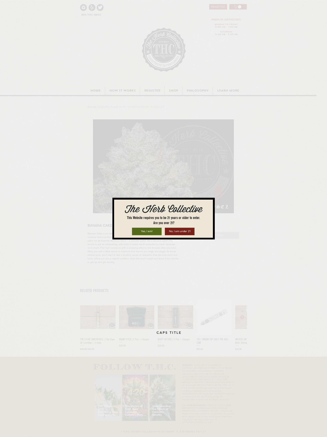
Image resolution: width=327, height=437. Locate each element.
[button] (147, 231)
